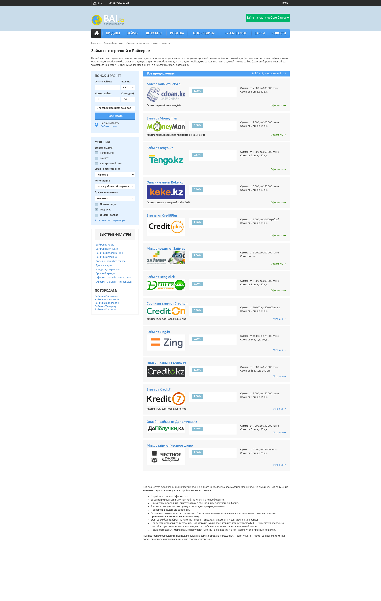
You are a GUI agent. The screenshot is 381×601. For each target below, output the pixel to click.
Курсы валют (235, 33)
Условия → (279, 319)
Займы (133, 33)
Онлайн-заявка (109, 215)
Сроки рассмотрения (107, 168)
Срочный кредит (105, 273)
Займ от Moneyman (162, 118)
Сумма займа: (103, 81)
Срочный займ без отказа (111, 261)
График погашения (106, 192)
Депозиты (154, 33)
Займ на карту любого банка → (268, 17)
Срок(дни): (128, 93)
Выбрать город (109, 126)
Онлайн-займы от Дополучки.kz (172, 422)
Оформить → (278, 105)
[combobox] (128, 87)
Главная (96, 43)
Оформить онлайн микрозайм (113, 277)
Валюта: (126, 81)
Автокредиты (204, 33)
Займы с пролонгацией (109, 253)
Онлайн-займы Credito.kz (166, 363)
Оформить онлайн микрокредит (115, 281)
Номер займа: (103, 93)
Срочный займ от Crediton (167, 304)
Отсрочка (105, 209)
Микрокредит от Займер (166, 249)
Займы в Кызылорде (107, 303)
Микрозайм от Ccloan (164, 84)
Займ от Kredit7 (158, 390)
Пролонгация (108, 204)
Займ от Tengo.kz (160, 148)
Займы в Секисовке (106, 296)
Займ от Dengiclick (161, 277)
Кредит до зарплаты (107, 269)
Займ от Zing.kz (158, 332)
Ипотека (177, 33)
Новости (278, 33)
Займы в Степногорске (108, 299)
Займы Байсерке (113, 43)
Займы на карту (105, 244)
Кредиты (113, 33)
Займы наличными (107, 248)
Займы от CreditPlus (162, 216)
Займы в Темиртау (105, 306)
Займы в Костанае (105, 309)
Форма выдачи (104, 148)
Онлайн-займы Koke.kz (165, 182)
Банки (260, 33)
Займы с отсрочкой (107, 257)
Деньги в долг (104, 265)
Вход (285, 2)
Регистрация (102, 180)
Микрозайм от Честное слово (170, 446)
